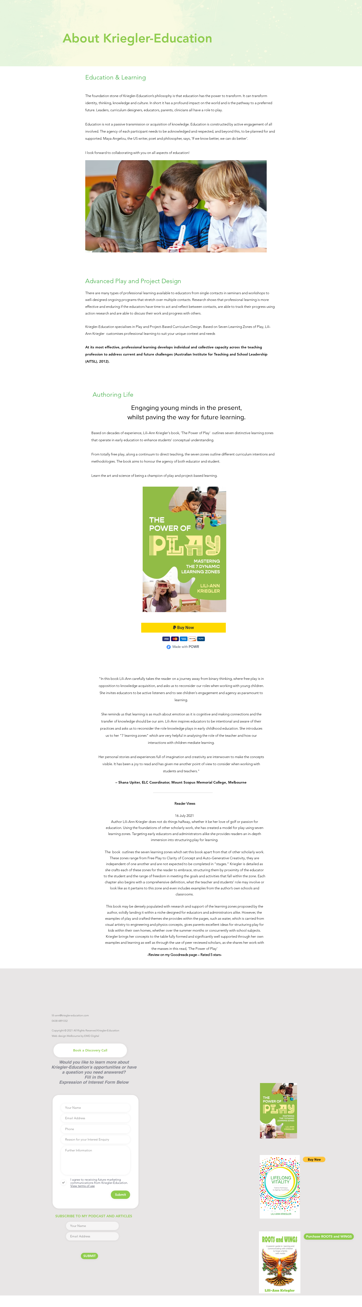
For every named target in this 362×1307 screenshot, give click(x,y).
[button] (314, 1159)
